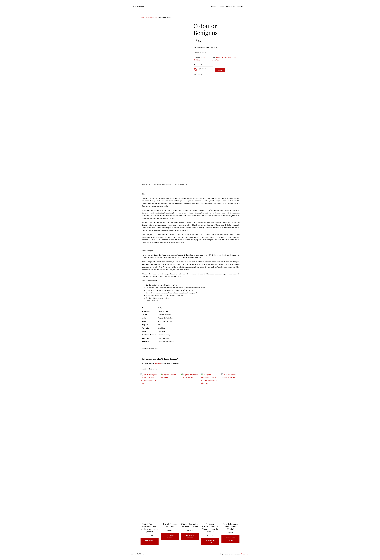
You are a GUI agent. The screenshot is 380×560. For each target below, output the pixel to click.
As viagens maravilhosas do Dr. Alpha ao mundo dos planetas (210, 528)
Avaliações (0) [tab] (181, 184)
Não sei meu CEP (198, 74)
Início (142, 17)
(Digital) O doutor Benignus (169, 525)
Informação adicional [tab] (162, 184)
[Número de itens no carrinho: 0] (247, 7)
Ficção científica (151, 17)
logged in (158, 363)
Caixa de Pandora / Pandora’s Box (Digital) (230, 526)
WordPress (245, 554)
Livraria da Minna (137, 7)
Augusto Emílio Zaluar (223, 57)
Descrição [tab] (146, 184)
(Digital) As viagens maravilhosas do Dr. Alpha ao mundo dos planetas (149, 528)
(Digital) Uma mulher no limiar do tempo (190, 525)
